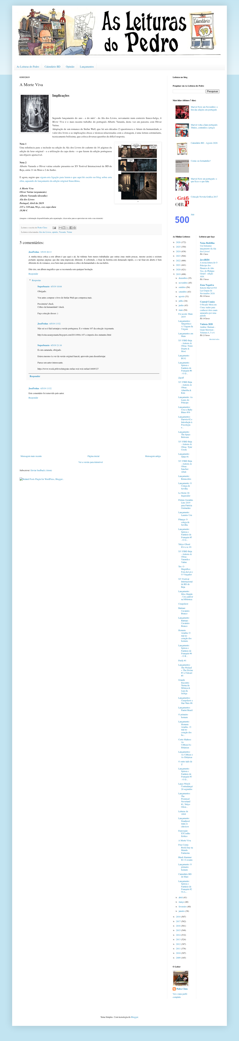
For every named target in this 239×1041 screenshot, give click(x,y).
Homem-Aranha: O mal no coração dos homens (185, 635)
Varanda (62, 232)
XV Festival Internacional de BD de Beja (185, 582)
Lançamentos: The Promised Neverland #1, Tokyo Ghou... (184, 800)
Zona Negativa (207, 285)
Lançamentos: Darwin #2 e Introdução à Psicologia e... (185, 422)
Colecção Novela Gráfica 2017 (204, 196)
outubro (182, 287)
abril (181, 897)
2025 (178, 246)
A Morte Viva (184, 840)
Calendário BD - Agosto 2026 (204, 142)
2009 (178, 957)
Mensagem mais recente (31, 456)
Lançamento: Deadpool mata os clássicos (184, 822)
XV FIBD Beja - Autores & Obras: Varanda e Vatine (185, 557)
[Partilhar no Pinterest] (74, 228)
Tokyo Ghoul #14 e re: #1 (185, 545)
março (182, 901)
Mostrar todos (214, 339)
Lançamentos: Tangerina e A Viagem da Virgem (185, 324)
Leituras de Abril (183, 812)
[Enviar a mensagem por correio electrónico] (54, 227)
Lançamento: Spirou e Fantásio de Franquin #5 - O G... (185, 534)
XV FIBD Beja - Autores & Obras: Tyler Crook (185, 445)
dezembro (183, 277)
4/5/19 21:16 (56, 345)
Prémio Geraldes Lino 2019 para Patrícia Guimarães (185, 503)
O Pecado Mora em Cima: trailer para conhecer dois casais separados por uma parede (208, 310)
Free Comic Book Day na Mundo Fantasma (185, 848)
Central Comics (207, 301)
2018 (178, 916)
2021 (178, 264)
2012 (178, 943)
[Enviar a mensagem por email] (60, 228)
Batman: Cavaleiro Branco (184, 610)
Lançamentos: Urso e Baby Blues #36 (185, 409)
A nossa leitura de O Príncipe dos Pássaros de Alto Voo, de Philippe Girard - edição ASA (208, 269)
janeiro (182, 910)
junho (181, 305)
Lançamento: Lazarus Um (185, 513)
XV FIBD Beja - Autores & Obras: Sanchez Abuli (185, 466)
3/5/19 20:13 (46, 251)
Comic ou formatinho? (201, 160)
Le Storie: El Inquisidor (184, 494)
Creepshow (183, 603)
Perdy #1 (182, 660)
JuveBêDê (204, 259)
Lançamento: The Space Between (184, 434)
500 (192, 214)
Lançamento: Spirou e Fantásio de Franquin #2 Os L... (185, 886)
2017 (178, 921)
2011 (178, 948)
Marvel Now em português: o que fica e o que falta (204, 180)
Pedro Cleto (182, 988)
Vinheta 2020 (206, 324)
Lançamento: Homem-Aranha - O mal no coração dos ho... (185, 728)
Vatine (69, 232)
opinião (55, 232)
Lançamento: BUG (184, 357)
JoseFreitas (34, 251)
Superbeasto (43, 286)
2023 (178, 255)
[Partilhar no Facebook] (71, 228)
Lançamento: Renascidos (184, 477)
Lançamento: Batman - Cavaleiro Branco (184, 621)
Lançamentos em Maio (185, 334)
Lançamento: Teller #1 (184, 455)
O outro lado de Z (185, 762)
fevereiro (183, 906)
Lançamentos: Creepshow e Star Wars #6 (185, 700)
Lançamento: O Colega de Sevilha (185, 486)
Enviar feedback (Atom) (41, 470)
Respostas (36, 280)
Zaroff (181, 377)
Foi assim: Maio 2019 (185, 315)
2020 (178, 269)
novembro (183, 282)
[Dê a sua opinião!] (64, 228)
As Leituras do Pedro (28, 66)
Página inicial (93, 456)
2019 (178, 274)
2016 (178, 925)
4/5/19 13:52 (54, 323)
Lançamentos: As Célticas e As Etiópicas (185, 754)
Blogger (134, 1016)
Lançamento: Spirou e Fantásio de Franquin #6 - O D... (185, 368)
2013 (178, 939)
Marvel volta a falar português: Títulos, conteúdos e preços (204, 126)
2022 (178, 260)
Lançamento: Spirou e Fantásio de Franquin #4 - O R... (185, 651)
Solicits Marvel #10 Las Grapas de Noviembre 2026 (208, 290)
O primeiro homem (183, 715)
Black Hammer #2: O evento (185, 858)
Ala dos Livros (45, 232)
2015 (178, 930)
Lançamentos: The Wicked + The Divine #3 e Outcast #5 (185, 670)
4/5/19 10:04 (56, 286)
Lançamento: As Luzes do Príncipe (185, 400)
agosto (182, 296)
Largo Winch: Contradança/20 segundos (185, 786)
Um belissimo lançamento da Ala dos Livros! (208, 248)
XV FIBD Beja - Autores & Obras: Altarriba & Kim (185, 387)
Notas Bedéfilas (207, 243)
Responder (33, 273)
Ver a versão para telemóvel (90, 461)
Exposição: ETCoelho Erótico (184, 833)
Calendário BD (52, 66)
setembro (183, 291)
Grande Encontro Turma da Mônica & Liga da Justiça (184, 686)
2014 (178, 934)
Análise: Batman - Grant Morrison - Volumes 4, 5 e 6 (207, 330)
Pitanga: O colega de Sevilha (183, 522)
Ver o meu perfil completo (180, 995)
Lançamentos (87, 66)
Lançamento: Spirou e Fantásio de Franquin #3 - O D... (185, 774)
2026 (178, 242)
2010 (178, 952)
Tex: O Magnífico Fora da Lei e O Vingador (185, 570)
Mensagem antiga (153, 456)
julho (181, 300)
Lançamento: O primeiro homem (185, 867)
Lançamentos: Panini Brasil (185, 709)
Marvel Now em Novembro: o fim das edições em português (204, 108)
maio (181, 309)
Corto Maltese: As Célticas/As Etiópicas (184, 743)
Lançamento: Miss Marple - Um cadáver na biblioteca (185, 595)
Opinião (70, 66)
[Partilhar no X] (67, 228)
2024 (178, 251)
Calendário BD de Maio (185, 875)
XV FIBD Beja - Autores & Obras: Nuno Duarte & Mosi (185, 346)
